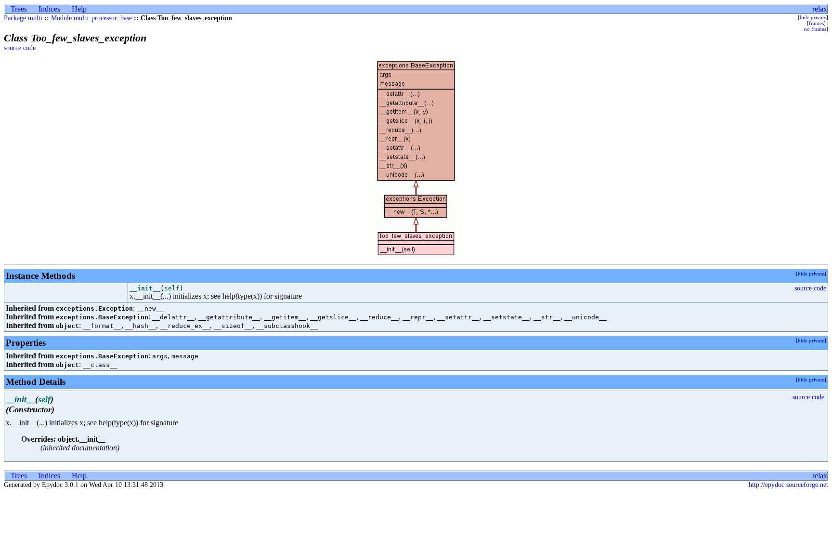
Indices (49, 9)
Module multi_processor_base (91, 18)
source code (20, 48)
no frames (815, 29)
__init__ (145, 288)
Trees (19, 9)
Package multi (23, 18)
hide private (813, 17)
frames (816, 23)
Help (79, 9)
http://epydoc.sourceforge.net (788, 484)
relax (819, 9)
